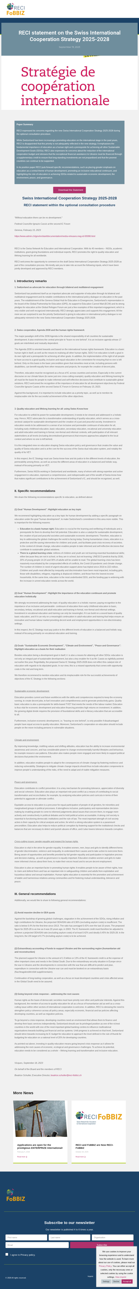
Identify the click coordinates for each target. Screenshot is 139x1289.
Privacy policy (27, 1255)
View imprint (120, 1277)
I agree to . (22, 1255)
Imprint (90, 1276)
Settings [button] (106, 1281)
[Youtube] (132, 1195)
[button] (135, 9)
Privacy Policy (105, 1266)
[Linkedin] (127, 1195)
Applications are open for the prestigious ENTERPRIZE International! (40, 1146)
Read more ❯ (22, 1157)
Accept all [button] (127, 1281)
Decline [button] (116, 1281)
